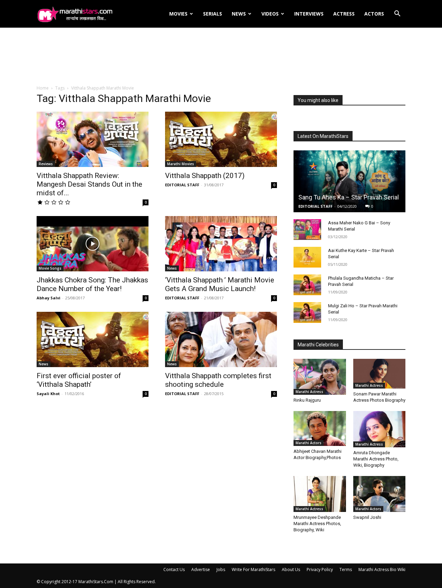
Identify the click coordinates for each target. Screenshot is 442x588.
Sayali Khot (48, 393)
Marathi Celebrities (318, 344)
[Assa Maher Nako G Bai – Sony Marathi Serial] (307, 229)
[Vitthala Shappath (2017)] (221, 139)
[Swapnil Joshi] (379, 494)
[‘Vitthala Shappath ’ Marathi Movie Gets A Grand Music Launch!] (221, 243)
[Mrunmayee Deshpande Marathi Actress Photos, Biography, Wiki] (320, 494)
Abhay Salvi (48, 297)
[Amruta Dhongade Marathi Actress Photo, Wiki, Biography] (379, 429)
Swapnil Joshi (367, 517)
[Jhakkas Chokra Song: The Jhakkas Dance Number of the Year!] (92, 243)
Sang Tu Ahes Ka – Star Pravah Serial (348, 197)
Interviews (309, 13)
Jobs (221, 569)
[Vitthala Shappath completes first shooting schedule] (221, 339)
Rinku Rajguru (307, 400)
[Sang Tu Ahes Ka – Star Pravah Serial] (349, 181)
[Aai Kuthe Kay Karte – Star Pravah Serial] (307, 257)
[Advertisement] (221, 56)
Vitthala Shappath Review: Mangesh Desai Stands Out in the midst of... (89, 184)
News (239, 13)
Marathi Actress (309, 391)
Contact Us (174, 569)
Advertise (200, 569)
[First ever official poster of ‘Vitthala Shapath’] (92, 339)
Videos (270, 13)
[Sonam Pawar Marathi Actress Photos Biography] (379, 373)
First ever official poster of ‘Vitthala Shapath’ (79, 380)
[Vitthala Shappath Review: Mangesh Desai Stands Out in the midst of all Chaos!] (92, 139)
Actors (374, 13)
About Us (291, 569)
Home (43, 88)
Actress (344, 13)
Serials (212, 13)
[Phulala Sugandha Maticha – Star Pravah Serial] (307, 284)
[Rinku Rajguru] (320, 377)
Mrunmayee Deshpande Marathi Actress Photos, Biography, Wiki (317, 523)
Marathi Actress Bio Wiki (381, 569)
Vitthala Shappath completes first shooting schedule (218, 380)
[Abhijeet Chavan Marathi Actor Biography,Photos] (320, 428)
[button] (397, 14)
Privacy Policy (320, 569)
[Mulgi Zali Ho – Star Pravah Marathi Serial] (307, 312)
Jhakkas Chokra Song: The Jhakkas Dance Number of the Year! (92, 284)
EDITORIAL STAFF (182, 184)
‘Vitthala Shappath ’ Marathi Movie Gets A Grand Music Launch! (219, 284)
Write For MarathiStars (253, 569)
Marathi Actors (308, 442)
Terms (345, 569)
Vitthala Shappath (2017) (204, 175)
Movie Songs (50, 268)
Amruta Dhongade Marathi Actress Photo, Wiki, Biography (375, 459)
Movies (178, 13)
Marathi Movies (180, 163)
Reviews (46, 163)
